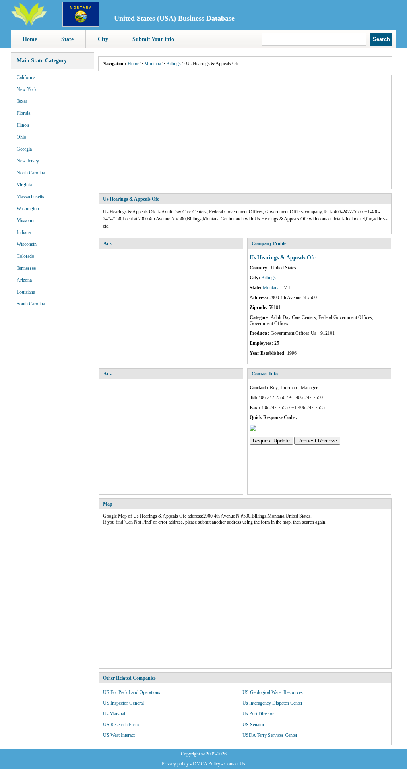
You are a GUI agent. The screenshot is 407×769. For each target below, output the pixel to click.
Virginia (24, 184)
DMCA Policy (206, 764)
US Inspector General (123, 703)
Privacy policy (175, 764)
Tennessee (26, 268)
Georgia (24, 149)
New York (27, 89)
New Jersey (28, 161)
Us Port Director (258, 714)
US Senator (253, 724)
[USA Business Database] (29, 24)
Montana (152, 63)
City (103, 39)
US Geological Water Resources (272, 692)
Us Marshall (114, 714)
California (26, 77)
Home (30, 39)
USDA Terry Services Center (269, 735)
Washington (28, 208)
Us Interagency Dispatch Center (272, 703)
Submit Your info (153, 39)
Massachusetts (30, 196)
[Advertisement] (245, 132)
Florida (23, 113)
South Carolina (31, 304)
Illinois (23, 125)
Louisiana (26, 292)
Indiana (24, 232)
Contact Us (234, 764)
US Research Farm (121, 724)
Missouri (25, 220)
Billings (173, 63)
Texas (22, 101)
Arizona (24, 280)
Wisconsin (27, 244)
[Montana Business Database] (80, 25)
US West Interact (119, 735)
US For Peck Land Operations (131, 692)
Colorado (25, 256)
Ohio (21, 137)
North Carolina (31, 173)
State (67, 39)
